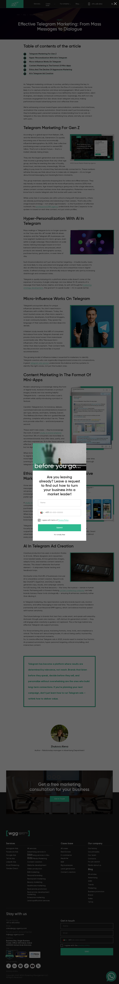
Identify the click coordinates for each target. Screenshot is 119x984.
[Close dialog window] (115, 3)
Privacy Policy (63, 520)
